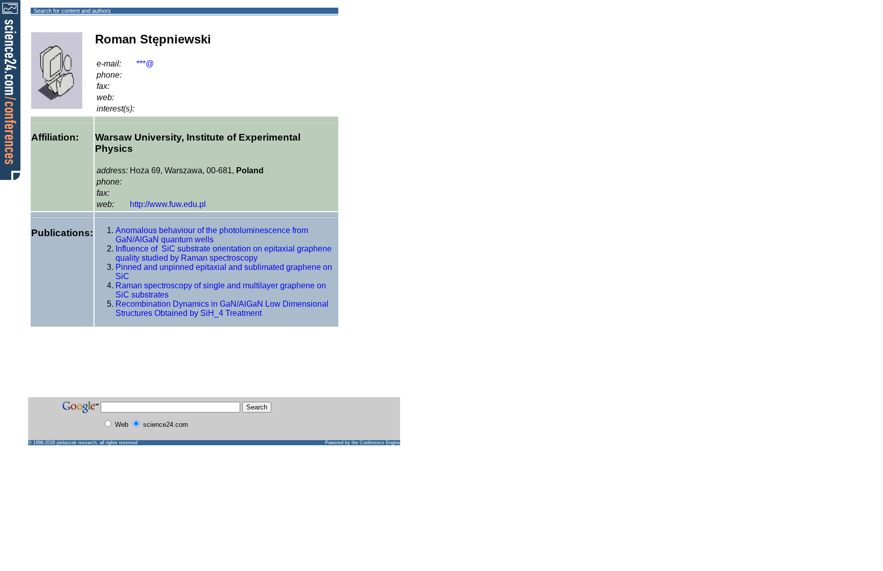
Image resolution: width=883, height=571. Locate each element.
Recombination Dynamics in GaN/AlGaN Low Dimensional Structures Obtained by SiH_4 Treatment (222, 308)
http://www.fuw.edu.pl (168, 204)
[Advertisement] (375, 48)
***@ (145, 63)
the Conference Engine (376, 442)
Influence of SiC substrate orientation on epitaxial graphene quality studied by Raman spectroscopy (223, 253)
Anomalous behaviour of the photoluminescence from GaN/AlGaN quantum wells (211, 235)
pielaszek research (77, 442)
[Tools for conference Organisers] (10, 89)
